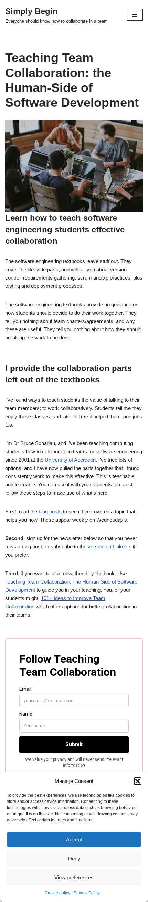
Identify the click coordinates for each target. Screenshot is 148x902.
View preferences (74, 877)
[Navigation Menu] (135, 15)
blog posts (49, 511)
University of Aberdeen (70, 460)
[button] (137, 781)
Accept (74, 839)
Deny (74, 858)
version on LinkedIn (109, 546)
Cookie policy (57, 893)
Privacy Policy (87, 893)
